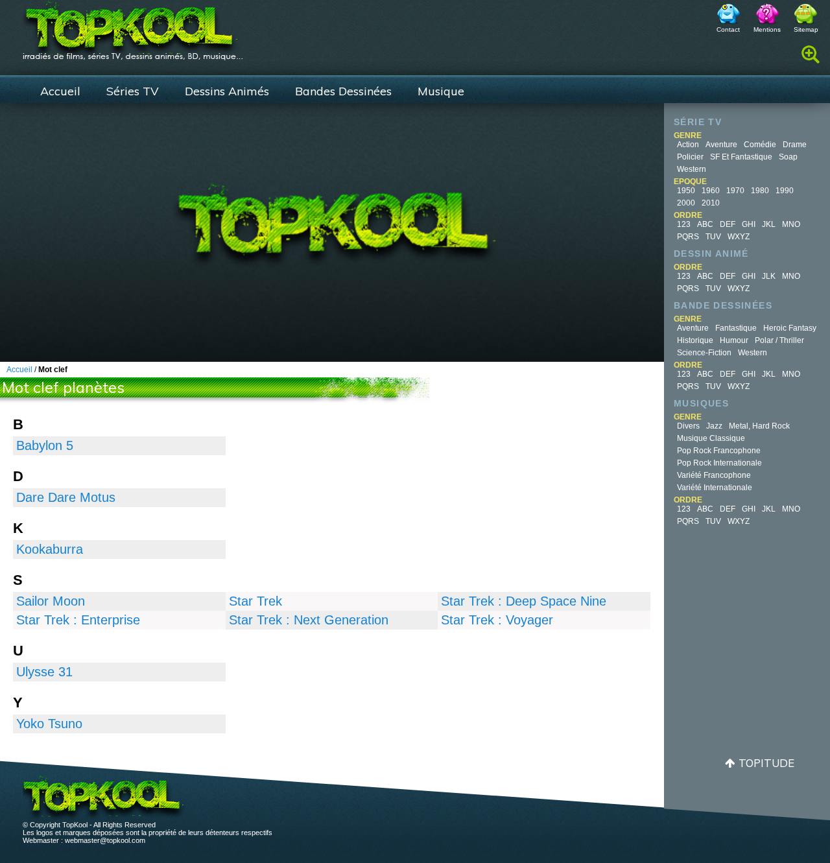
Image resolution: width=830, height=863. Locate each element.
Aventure (721, 144)
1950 (686, 190)
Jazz (714, 426)
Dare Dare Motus (65, 497)
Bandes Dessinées (343, 91)
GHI (748, 224)
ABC (705, 224)
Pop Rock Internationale (719, 462)
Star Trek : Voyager (497, 620)
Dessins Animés (227, 91)
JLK (769, 276)
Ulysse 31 (44, 672)
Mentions (767, 29)
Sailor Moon (50, 601)
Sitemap (806, 29)
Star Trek (255, 601)
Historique (695, 340)
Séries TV (132, 91)
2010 (711, 202)
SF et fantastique (741, 156)
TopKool (133, 26)
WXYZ (739, 236)
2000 (686, 202)
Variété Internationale (714, 487)
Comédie (760, 144)
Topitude (766, 763)
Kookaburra (49, 549)
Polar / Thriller (779, 340)
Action (688, 144)
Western (691, 169)
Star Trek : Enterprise (78, 620)
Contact (728, 29)
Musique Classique (711, 438)
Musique (441, 91)
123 (684, 224)
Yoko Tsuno (49, 723)
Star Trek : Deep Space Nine (523, 601)
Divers (688, 426)
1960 (711, 190)
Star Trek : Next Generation (308, 620)
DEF (727, 224)
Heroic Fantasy (789, 328)
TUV (713, 236)
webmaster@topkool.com (105, 840)
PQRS (688, 236)
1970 (735, 190)
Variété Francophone (714, 475)
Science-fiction (704, 352)
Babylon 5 (44, 445)
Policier (690, 156)
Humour (734, 340)
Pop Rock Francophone (719, 450)
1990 (785, 190)
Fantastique (736, 328)
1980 (760, 190)
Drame (795, 144)
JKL (769, 224)
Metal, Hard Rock (759, 426)
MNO (791, 224)
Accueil (60, 91)
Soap (788, 156)
